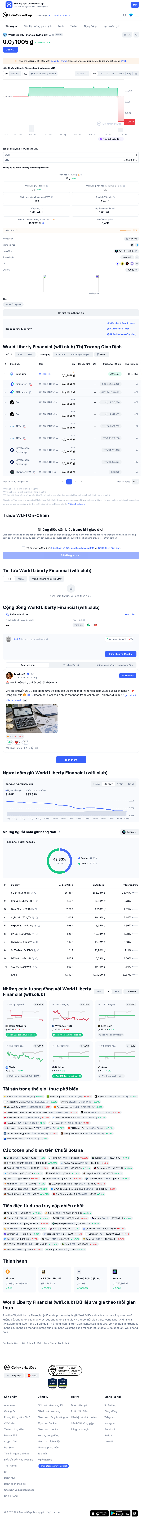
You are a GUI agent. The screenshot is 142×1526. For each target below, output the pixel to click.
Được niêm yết (79, 1405)
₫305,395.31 (105, 1228)
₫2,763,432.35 (26, 1157)
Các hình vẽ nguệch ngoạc (19, 1489)
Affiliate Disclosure (76, 504)
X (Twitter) (110, 1405)
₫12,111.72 (114, 1168)
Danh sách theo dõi (15, 1483)
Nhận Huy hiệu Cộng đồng (123, 334)
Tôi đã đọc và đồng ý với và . (73, 548)
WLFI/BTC (45, 472)
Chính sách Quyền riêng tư (53, 1417)
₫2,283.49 (105, 1239)
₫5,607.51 (104, 1173)
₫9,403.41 (63, 1178)
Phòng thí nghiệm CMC (17, 1417)
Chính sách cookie (48, 1429)
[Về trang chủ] (17, 15)
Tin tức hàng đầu (14, 1429)
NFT (6, 1471)
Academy (9, 1405)
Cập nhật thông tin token (122, 323)
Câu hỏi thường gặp (82, 1423)
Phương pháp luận (48, 1447)
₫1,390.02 (24, 1213)
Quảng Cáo (10, 1411)
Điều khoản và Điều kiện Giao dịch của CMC (72, 548)
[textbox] (58, 643)
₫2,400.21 (65, 1228)
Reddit (108, 1435)
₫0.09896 (80, 1244)
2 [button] (75, 481)
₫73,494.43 (32, 1244)
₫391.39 (78, 1183)
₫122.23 (70, 1157)
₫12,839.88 (23, 1178)
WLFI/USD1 (45, 402)
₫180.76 (23, 1234)
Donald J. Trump (59, 61)
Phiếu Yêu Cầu (79, 1411)
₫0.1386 (24, 1249)
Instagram (110, 1423)
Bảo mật (42, 1453)
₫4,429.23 (62, 1239)
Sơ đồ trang (11, 1495)
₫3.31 (80, 1194)
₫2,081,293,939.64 (69, 1213)
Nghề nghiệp (45, 1459)
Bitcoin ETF (10, 1435)
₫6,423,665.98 (109, 1234)
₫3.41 (27, 1189)
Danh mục (10, 1477)
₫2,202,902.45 (77, 1223)
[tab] (26, 73)
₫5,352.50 (27, 1168)
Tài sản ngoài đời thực (16, 1453)
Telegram (109, 1417)
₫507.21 (27, 1218)
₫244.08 (86, 1163)
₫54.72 (108, 1178)
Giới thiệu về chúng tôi (50, 1405)
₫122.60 (67, 1249)
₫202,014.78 (24, 1173)
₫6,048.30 (112, 1157)
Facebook (110, 1429)
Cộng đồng (110, 1411)
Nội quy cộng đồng (48, 1435)
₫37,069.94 (71, 1218)
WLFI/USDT (45, 384)
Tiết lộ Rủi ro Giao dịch (109, 548)
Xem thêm (130, 614)
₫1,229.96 (26, 1183)
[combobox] (82, 73)
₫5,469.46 (64, 1234)
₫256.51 (64, 1173)
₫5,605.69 (72, 1168)
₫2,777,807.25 (112, 1218)
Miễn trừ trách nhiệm (49, 1441)
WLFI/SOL (45, 374)
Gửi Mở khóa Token (119, 328)
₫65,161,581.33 (27, 1223)
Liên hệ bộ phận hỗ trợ (84, 1417)
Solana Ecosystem (13, 304)
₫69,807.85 (32, 1163)
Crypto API (10, 1441)
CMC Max (10, 1423)
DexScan (9, 1447)
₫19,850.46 (22, 1239)
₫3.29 (28, 1194)
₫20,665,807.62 (26, 1228)
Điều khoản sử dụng (49, 1411)
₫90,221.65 (85, 1189)
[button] (63, 481)
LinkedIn (109, 1441)
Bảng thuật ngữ (80, 1429)
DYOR (124, 61)
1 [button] (69, 481)
